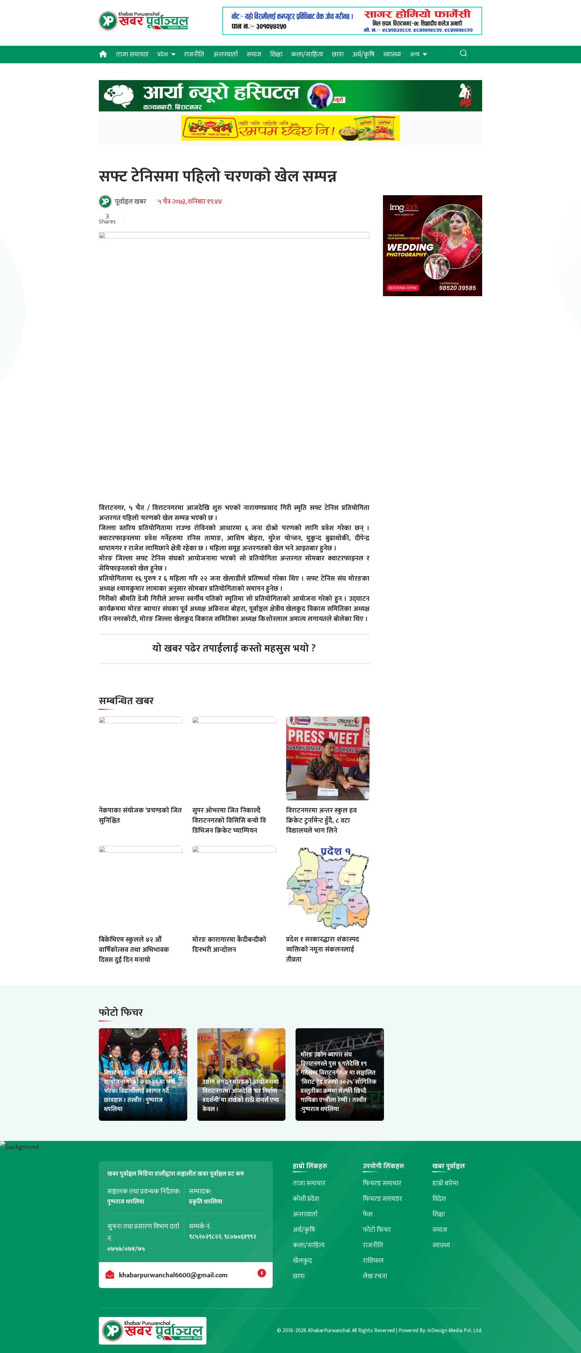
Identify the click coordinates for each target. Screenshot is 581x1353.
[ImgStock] (432, 247)
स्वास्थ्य (392, 54)
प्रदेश (162, 54)
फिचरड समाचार (382, 1183)
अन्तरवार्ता (225, 54)
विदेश (439, 1199)
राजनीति (194, 54)
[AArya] (290, 97)
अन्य (415, 54)
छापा (338, 54)
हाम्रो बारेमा (445, 1183)
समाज (253, 54)
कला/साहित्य (307, 54)
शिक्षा (276, 54)
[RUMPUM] (290, 130)
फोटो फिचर (377, 1230)
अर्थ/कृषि (363, 54)
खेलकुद (302, 1261)
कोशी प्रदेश (306, 1199)
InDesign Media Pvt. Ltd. (454, 1330)
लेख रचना (375, 1276)
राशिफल (373, 1261)
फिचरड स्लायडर (382, 1199)
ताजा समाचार (132, 54)
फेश (368, 1214)
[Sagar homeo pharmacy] (352, 33)
